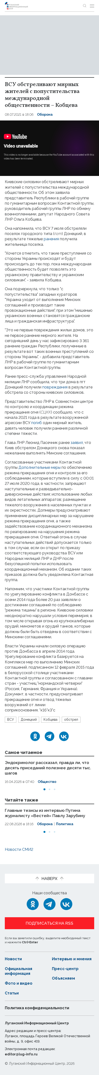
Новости (13, 959)
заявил (77, 442)
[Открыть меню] (92, 5)
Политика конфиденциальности (37, 1008)
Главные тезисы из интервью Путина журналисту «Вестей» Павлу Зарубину (45, 813)
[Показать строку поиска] (84, 5)
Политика (64, 824)
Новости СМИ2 (19, 849)
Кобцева (50, 719)
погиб (36, 422)
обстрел (71, 719)
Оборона (45, 114)
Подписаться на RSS (49, 923)
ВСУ (10, 719)
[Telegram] (49, 736)
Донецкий (29, 719)
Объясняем (63, 978)
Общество (47, 782)
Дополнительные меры (40, 467)
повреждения (55, 387)
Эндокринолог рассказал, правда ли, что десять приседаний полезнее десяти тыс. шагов (48, 767)
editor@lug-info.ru (21, 1054)
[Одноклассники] (35, 736)
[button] (44, 789)
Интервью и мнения (72, 959)
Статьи (12, 993)
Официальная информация (18, 971)
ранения (51, 239)
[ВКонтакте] (64, 736)
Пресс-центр (65, 968)
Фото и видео (18, 983)
